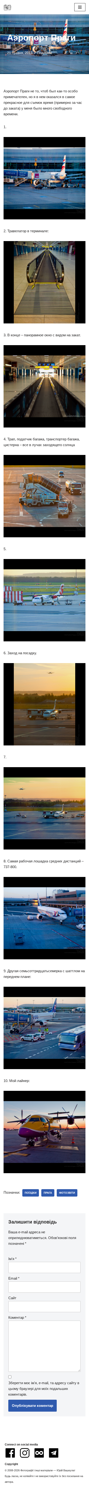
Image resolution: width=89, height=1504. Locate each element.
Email (13, 1278)
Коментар (17, 1317)
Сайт (12, 1298)
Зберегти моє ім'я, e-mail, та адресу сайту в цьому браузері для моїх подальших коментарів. (43, 1388)
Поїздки (31, 1192)
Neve (23, 1499)
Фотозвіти (67, 1192)
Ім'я (12, 1259)
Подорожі (44, 53)
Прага (48, 1192)
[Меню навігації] (79, 7)
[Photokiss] (7, 7)
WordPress (61, 1499)
